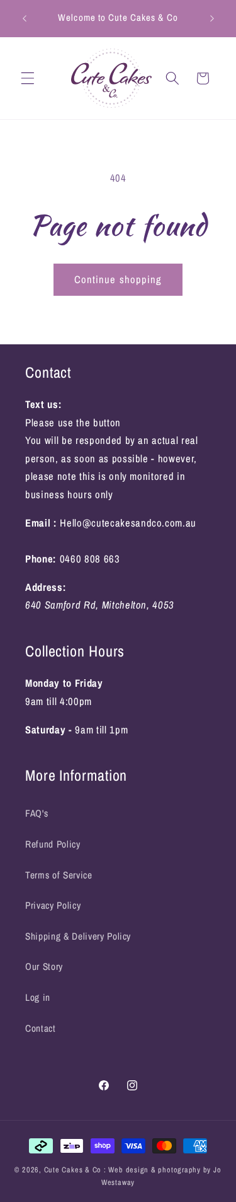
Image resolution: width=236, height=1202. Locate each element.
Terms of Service (59, 875)
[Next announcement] (212, 18)
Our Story (44, 966)
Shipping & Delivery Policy (78, 936)
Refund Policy (53, 844)
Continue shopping (118, 279)
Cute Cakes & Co (74, 1169)
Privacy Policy (53, 905)
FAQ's (36, 813)
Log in (37, 997)
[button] (28, 78)
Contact (40, 1028)
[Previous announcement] (24, 18)
